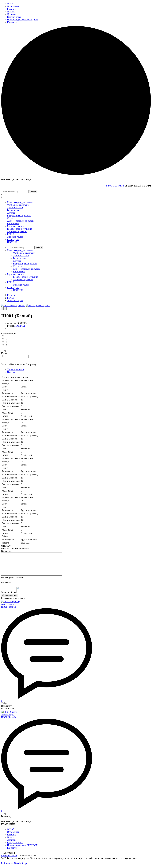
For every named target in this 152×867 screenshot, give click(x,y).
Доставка (11, 14)
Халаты (11, 213)
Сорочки (11, 218)
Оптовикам (13, 6)
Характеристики (15, 369)
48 (6, 345)
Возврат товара (15, 17)
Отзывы (12, 372)
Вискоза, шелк (14, 210)
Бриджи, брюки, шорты (19, 215)
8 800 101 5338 (115, 185)
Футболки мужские (17, 231)
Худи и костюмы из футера (20, 221)
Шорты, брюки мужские (19, 229)
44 (6, 339)
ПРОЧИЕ (12, 242)
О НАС (11, 3)
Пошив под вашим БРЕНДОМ (22, 19)
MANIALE (20, 326)
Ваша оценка (12, 577)
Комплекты (13, 223)
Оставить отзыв (9, 595)
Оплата (11, 11)
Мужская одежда (15, 226)
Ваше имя (6, 582)
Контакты (12, 22)
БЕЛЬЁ (10, 234)
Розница (11, 9)
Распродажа (13, 239)
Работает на (14, 863)
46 (6, 342)
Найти (33, 192)
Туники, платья (15, 207)
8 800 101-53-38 (9, 855)
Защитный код (8, 592)
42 (6, 336)
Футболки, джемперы (18, 205)
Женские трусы (15, 237)
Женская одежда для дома (20, 202)
